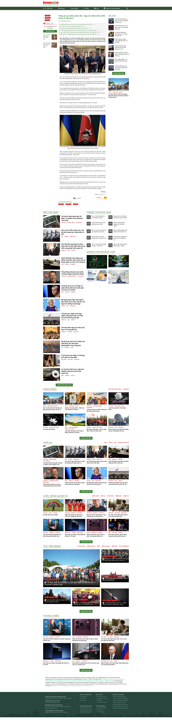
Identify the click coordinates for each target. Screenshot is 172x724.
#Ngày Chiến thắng (117, 575)
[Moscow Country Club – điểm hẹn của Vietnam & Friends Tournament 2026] (75, 398)
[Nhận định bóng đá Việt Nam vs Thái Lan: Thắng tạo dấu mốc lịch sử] (75, 505)
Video (87, 8)
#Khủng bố (84, 661)
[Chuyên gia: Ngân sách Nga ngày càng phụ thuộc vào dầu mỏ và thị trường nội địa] (51, 318)
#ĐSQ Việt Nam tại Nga (114, 389)
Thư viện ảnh (100, 710)
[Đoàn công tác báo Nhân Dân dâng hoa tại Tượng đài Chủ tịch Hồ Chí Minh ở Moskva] (118, 419)
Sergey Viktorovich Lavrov (119, 702)
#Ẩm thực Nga (91, 546)
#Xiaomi (73, 532)
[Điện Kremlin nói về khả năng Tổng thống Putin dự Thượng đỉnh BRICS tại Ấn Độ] (111, 54)
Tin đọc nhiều (51, 616)
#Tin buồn (126, 389)
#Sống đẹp (118, 496)
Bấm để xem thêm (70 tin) (64, 385)
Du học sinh (46, 209)
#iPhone (55, 512)
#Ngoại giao (73, 305)
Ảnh (97, 8)
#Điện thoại (67, 532)
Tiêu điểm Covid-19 (91, 12)
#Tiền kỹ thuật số (123, 442)
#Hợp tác (73, 250)
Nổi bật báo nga (111, 14)
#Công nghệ (95, 496)
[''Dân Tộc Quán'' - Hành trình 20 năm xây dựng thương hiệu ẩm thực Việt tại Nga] (118, 276)
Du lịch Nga (83, 700)
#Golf (109, 92)
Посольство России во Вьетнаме (102, 699)
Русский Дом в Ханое (102, 702)
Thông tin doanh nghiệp (112, 8)
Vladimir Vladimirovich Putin (120, 696)
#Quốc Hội (76, 331)
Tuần (44, 673)
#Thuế (71, 347)
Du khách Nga (46, 207)
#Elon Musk (81, 276)
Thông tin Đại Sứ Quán (86, 706)
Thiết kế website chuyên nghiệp (54, 710)
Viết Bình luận (50, 31)
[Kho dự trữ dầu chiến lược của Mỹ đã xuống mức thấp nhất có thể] (51, 235)
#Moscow (114, 546)
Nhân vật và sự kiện (118, 694)
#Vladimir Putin (105, 661)
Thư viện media (52, 546)
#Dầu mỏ (66, 236)
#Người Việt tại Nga (117, 92)
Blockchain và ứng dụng (72, 12)
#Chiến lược (73, 236)
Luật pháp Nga (83, 696)
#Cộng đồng (90, 407)
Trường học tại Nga (101, 696)
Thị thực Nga (83, 698)
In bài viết (78, 198)
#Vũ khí (72, 375)
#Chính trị (47, 15)
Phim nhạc (45, 543)
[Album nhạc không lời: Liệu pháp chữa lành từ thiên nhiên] (118, 261)
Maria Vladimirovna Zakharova (120, 706)
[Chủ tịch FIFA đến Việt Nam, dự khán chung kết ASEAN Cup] (111, 20)
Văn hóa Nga (46, 717)
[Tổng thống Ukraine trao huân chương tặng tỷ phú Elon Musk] (51, 277)
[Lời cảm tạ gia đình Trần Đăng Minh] (118, 398)
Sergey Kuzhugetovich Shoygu (120, 704)
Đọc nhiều (75, 8)
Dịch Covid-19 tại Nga (71, 14)
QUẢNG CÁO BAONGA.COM (101, 252)
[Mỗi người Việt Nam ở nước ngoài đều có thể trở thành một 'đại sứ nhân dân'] (97, 419)
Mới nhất (62, 8)
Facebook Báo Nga (101, 708)
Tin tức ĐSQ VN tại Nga (86, 708)
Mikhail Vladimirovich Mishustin (120, 700)
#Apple (50, 512)
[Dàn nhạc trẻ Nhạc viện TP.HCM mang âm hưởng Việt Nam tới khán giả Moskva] (118, 524)
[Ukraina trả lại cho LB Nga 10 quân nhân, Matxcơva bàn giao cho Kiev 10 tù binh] (51, 291)
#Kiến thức (76, 359)
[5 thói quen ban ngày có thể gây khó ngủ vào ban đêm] (51, 360)
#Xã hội (63, 305)
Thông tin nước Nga (99, 212)
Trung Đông (46, 689)
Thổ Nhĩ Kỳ (46, 691)
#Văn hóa (89, 427)
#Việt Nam (63, 222)
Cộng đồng (50, 389)
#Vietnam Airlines (97, 406)
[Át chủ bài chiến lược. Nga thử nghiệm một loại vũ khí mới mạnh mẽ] (51, 374)
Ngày (44, 493)
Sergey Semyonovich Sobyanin (120, 708)
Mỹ (44, 440)
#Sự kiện (45, 512)
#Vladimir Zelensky (72, 276)
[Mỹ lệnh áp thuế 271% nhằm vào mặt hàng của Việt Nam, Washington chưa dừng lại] (51, 346)
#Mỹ (62, 236)
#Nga (68, 250)
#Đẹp (98, 546)
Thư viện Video (100, 712)
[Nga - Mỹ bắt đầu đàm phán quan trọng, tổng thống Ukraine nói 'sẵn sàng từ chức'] (54, 44)
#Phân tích (47, 17)
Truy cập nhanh (100, 706)
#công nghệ (80, 532)
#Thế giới (47, 20)
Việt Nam (45, 719)
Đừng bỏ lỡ (110, 12)
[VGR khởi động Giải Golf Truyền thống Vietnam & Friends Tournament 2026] (75, 419)
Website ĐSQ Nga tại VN (86, 712)
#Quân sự (67, 264)
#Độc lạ (103, 496)
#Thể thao (89, 406)
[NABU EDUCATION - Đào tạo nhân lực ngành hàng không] (97, 275)
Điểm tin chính (49, 14)
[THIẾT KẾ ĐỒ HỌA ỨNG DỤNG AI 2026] (97, 261)
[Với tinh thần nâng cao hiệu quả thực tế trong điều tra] (51, 332)
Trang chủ (48, 12)
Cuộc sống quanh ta (55, 496)
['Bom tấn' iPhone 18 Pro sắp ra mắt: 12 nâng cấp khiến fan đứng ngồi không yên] (111, 27)
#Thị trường (79, 222)
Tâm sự (45, 672)
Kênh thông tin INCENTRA (49, 387)
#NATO (111, 442)
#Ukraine (73, 264)
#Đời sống (63, 359)
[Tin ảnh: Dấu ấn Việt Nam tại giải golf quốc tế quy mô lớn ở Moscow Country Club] (118, 84)
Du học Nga (99, 694)
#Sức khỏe (70, 359)
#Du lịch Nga (81, 546)
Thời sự (89, 14)
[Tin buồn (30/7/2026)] (53, 419)
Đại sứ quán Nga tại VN (86, 710)
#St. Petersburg (124, 546)
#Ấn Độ (115, 661)
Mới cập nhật (51, 212)
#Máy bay (108, 600)
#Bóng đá (73, 512)
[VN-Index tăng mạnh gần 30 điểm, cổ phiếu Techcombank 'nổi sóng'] (51, 221)
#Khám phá (115, 556)
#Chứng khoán (70, 222)
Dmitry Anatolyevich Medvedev (120, 698)
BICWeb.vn (64, 712)
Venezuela (45, 722)
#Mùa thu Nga (106, 546)
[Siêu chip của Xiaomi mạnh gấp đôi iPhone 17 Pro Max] (111, 41)
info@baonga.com (53, 708)
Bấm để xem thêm (119, 73)
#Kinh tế (73, 319)
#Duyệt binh (109, 556)
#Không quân (114, 600)
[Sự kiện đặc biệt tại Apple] (53, 505)
